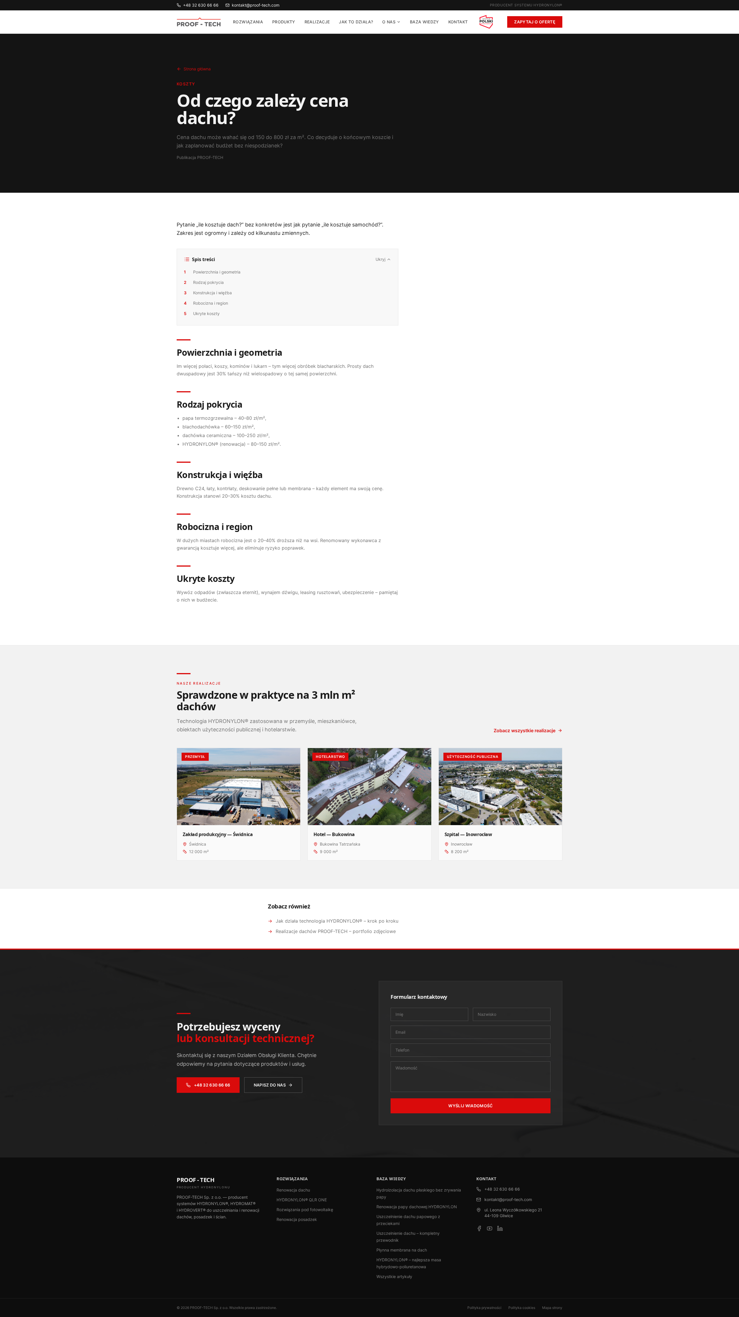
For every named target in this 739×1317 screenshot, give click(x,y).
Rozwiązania (248, 21)
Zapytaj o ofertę (534, 21)
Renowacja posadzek (297, 1219)
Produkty (283, 21)
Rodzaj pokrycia (204, 282)
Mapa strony (552, 1307)
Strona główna (197, 68)
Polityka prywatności (484, 1307)
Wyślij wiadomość (470, 1105)
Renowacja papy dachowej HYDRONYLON (416, 1206)
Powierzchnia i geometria (212, 271)
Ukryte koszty (202, 313)
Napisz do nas (270, 1084)
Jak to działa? (356, 21)
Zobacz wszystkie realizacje (524, 730)
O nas (388, 21)
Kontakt (458, 21)
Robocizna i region (206, 303)
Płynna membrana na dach (401, 1249)
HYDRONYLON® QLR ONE (302, 1199)
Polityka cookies (521, 1307)
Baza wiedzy (424, 21)
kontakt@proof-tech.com (255, 5)
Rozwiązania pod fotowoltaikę (305, 1209)
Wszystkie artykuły (394, 1276)
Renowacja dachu (293, 1189)
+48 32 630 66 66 (201, 5)
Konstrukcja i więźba (208, 292)
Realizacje (317, 21)
